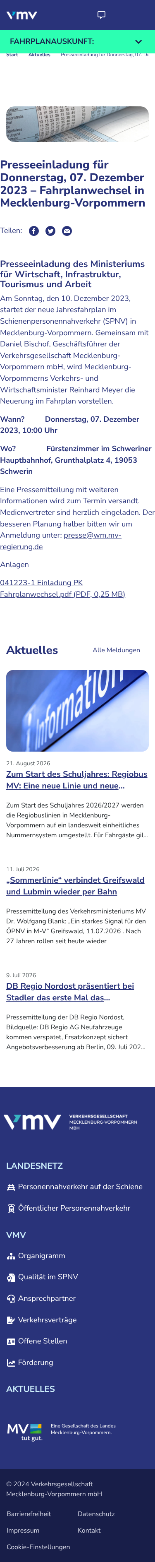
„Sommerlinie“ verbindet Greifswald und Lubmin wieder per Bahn (75, 886)
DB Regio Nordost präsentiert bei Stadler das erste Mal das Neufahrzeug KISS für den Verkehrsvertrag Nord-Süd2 (70, 995)
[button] (101, 15)
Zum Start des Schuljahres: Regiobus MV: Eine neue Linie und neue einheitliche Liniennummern (77, 783)
